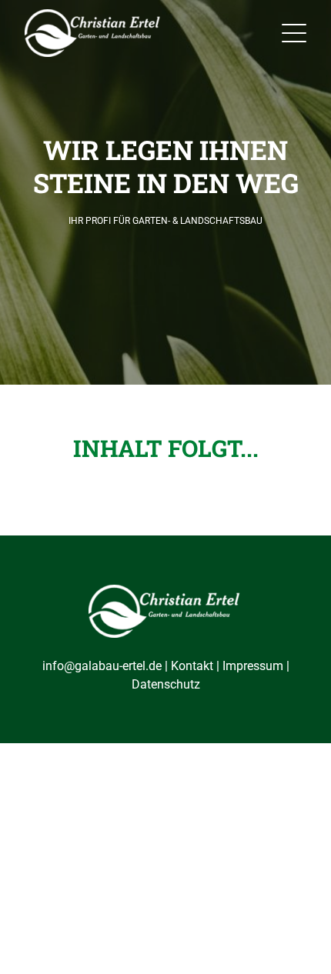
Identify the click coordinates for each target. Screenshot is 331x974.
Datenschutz (166, 684)
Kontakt (192, 666)
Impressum (252, 666)
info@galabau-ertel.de (102, 666)
